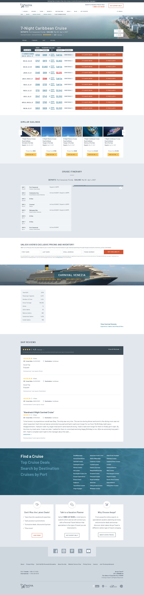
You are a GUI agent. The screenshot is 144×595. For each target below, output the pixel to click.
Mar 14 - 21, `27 (27, 90)
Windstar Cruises (95, 488)
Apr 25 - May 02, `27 (27, 102)
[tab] (46, 456)
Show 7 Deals (68, 54)
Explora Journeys (95, 467)
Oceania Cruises (95, 473)
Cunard (109, 464)
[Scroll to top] (139, 591)
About (22, 564)
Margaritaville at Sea (96, 470)
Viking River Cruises (112, 485)
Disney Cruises (77, 467)
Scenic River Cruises (113, 479)
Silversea (92, 482)
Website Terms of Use (74, 564)
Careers (95, 564)
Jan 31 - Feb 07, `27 (27, 78)
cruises (28, 14)
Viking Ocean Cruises (96, 485)
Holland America (111, 467)
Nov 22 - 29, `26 (27, 61)
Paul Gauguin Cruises (113, 473)
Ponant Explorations (79, 476)
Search (25, 11)
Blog (75, 11)
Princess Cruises (95, 476)
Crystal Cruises (94, 464)
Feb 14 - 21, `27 (27, 84)
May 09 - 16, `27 (27, 108)
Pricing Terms (87, 564)
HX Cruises (76, 470)
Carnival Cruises (78, 461)
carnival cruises (36, 14)
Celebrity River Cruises (113, 461)
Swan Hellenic (111, 482)
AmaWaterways (77, 455)
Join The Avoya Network (107, 564)
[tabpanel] (98, 472)
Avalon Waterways (95, 458)
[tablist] (46, 472)
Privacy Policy (59, 257)
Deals (68, 11)
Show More (27, 434)
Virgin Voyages (77, 488)
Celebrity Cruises (95, 461)
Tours (41, 11)
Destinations (59, 11)
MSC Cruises (110, 470)
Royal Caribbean (95, 479)
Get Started (84, 11)
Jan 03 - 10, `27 (27, 72)
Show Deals (68, 50)
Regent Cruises (111, 476)
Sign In (120, 11)
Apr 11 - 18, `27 (27, 96)
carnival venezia (47, 14)
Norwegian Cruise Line (80, 473)
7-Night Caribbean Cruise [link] (60, 14)
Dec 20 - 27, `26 (27, 67)
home (22, 14)
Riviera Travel (77, 479)
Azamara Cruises (111, 458)
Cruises (33, 11)
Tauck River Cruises (79, 485)
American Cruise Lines (96, 455)
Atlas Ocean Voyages (113, 455)
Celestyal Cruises (78, 464)
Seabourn (76, 482)
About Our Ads (62, 564)
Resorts (49, 11)
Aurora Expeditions (79, 458)
